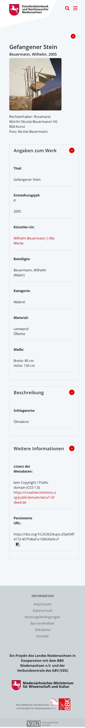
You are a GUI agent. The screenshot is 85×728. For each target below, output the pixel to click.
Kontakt (43, 636)
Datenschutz (42, 610)
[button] (71, 150)
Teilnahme (43, 629)
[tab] (44, 152)
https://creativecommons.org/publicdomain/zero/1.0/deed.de (35, 497)
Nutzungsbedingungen (42, 617)
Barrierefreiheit (42, 623)
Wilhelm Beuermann (29, 238)
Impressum (42, 604)
